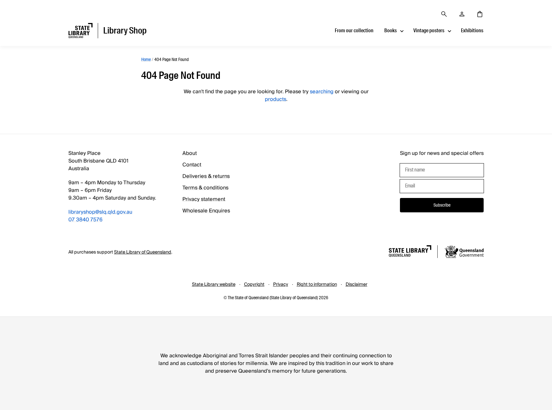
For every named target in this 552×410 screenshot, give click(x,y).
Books (390, 30)
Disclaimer (356, 284)
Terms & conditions (205, 187)
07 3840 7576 (85, 219)
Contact (191, 164)
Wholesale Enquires (206, 210)
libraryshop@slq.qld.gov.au (100, 212)
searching (322, 91)
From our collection (354, 30)
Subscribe (441, 205)
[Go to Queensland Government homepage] (464, 252)
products (275, 99)
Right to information (317, 284)
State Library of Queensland (142, 252)
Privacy (280, 284)
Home (146, 59)
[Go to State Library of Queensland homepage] (410, 252)
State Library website (213, 284)
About (189, 153)
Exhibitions (472, 30)
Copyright (254, 284)
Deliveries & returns (206, 176)
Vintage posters (428, 30)
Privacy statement (203, 199)
